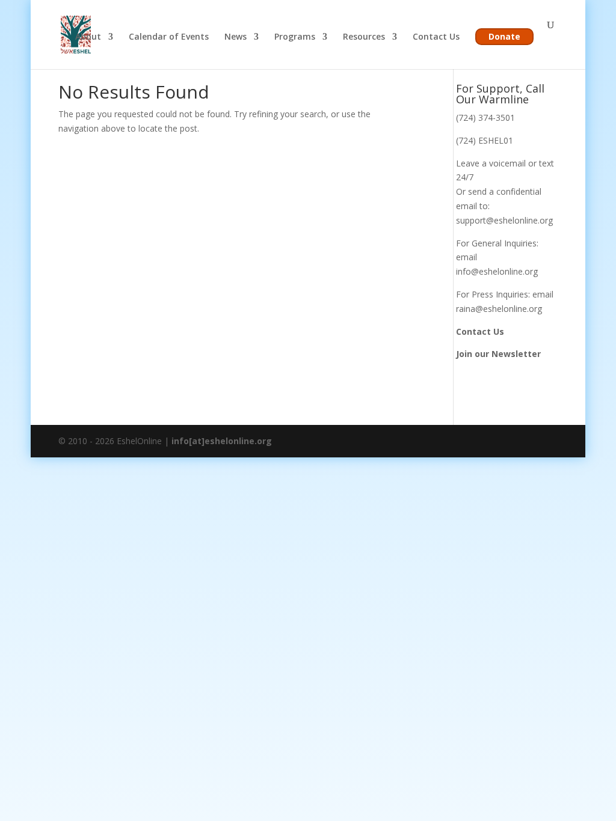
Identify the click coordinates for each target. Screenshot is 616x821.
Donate (504, 36)
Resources (364, 37)
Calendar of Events (169, 37)
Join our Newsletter (498, 353)
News (235, 37)
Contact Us (436, 37)
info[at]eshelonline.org (221, 441)
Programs (294, 37)
